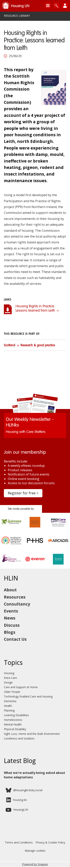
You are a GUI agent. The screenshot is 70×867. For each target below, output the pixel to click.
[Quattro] (58, 562)
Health (8, 706)
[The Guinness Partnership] (11, 526)
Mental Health (13, 724)
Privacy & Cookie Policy (50, 842)
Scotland (9, 345)
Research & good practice (38, 345)
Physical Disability (15, 729)
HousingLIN (20, 809)
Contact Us (15, 639)
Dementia (10, 701)
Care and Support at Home (21, 687)
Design (8, 682)
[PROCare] (58, 526)
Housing (9, 673)
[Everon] (35, 562)
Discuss (12, 625)
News (9, 618)
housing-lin (20, 800)
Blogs (9, 632)
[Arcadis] (58, 544)
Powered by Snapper (35, 864)
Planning (9, 710)
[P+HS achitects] (35, 544)
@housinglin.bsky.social (27, 790)
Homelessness (13, 720)
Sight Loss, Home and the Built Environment (32, 734)
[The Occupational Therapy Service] (11, 562)
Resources (14, 597)
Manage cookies (35, 850)
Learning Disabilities (16, 715)
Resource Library (17, 15)
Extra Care (10, 678)
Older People (12, 692)
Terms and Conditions (19, 842)
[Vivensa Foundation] (11, 544)
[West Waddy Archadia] (35, 526)
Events (11, 611)
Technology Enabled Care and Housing (28, 696)
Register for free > (23, 493)
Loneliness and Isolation (19, 738)
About (10, 590)
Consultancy (17, 604)
